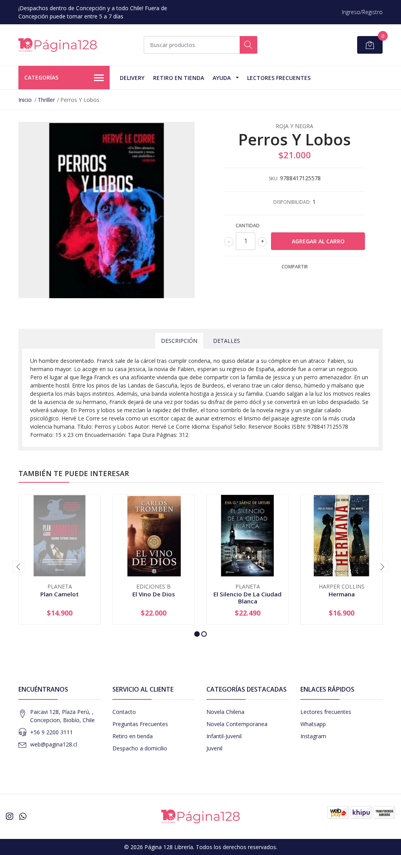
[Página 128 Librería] (57, 45)
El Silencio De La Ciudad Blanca (247, 597)
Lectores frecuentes (325, 712)
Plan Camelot (59, 594)
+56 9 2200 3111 (51, 732)
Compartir (295, 266)
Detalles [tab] (226, 340)
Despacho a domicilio (139, 748)
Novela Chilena (225, 712)
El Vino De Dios (153, 594)
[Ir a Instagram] (9, 816)
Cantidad (248, 225)
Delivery (132, 78)
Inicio (25, 99)
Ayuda (222, 78)
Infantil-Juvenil (224, 736)
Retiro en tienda (178, 78)
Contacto (124, 712)
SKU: (273, 178)
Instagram (313, 736)
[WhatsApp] (23, 816)
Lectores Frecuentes (279, 78)
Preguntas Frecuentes (140, 724)
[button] (196, 634)
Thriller (46, 99)
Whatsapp (313, 724)
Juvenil (214, 748)
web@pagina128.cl (53, 744)
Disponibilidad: (292, 202)
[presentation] (18, 566)
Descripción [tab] (179, 340)
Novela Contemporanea (236, 724)
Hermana (342, 594)
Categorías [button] (41, 77)
